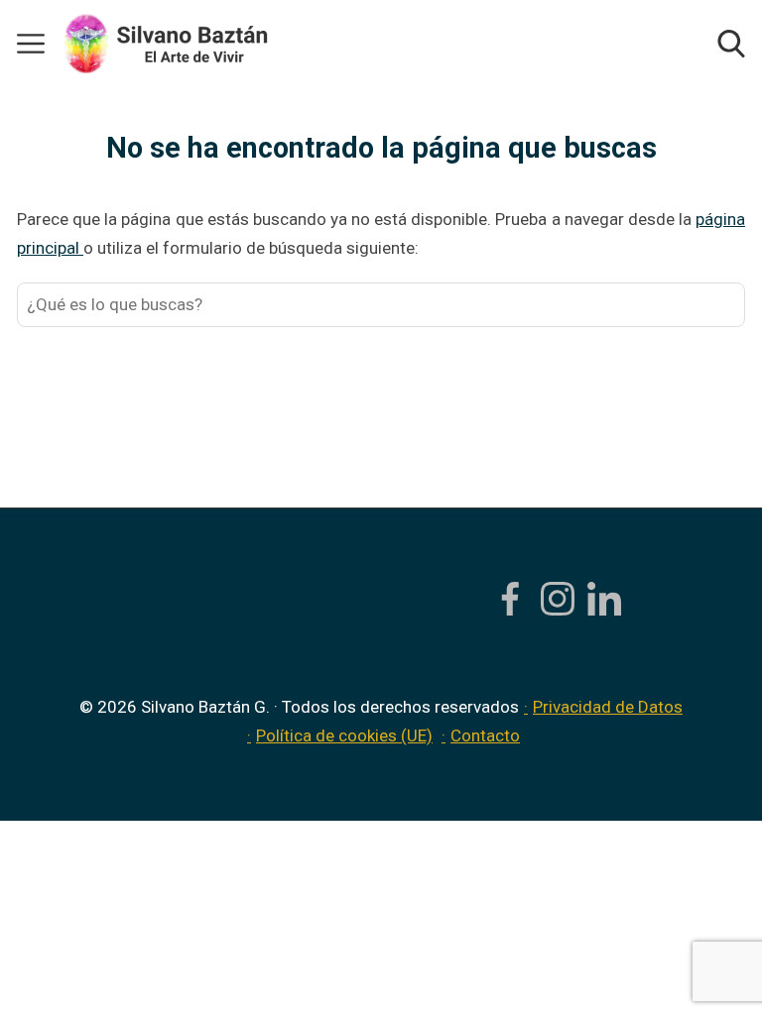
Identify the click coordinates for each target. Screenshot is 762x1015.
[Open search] (731, 43)
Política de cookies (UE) (344, 735)
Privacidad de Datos (608, 707)
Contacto (485, 735)
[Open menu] (31, 43)
